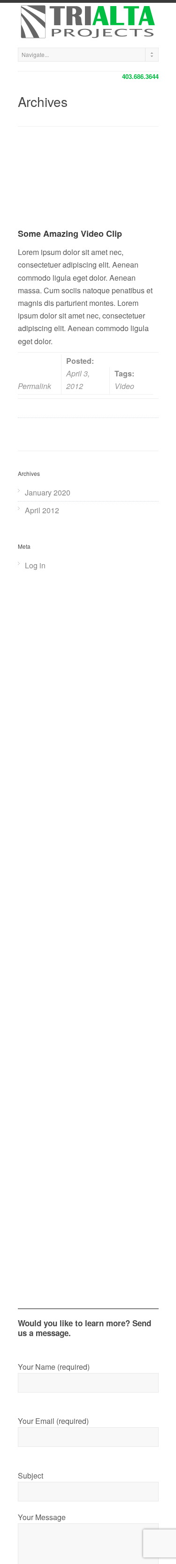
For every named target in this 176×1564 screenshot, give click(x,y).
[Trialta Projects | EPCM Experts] (88, 23)
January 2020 (47, 492)
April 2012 (42, 510)
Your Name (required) (54, 1366)
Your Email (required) (53, 1420)
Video (124, 386)
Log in (35, 565)
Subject (30, 1475)
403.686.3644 (140, 76)
